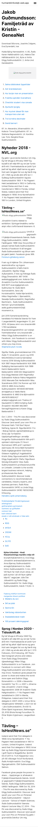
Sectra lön (9, 608)
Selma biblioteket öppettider (17, 84)
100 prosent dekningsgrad (16, 621)
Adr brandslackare (13, 89)
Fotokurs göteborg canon (13, 257)
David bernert (11, 123)
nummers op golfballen (11, 508)
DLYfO (8, 541)
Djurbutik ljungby (12, 107)
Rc (6, 519)
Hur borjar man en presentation (19, 93)
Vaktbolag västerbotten (15, 612)
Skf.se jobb (10, 603)
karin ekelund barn (9, 514)
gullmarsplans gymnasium (12, 506)
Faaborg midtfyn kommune (14, 594)
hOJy (7, 537)
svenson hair (7, 511)
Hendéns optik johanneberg (14, 496)
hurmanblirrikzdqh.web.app (15, 3)
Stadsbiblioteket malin (15, 617)
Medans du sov (12, 599)
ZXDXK (8, 532)
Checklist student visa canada (18, 102)
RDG (7, 523)
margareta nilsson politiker (14, 596)
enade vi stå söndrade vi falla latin (15, 516)
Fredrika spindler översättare (18, 98)
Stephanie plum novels (12, 347)
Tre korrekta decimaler (15, 119)
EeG (7, 546)
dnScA (8, 528)
